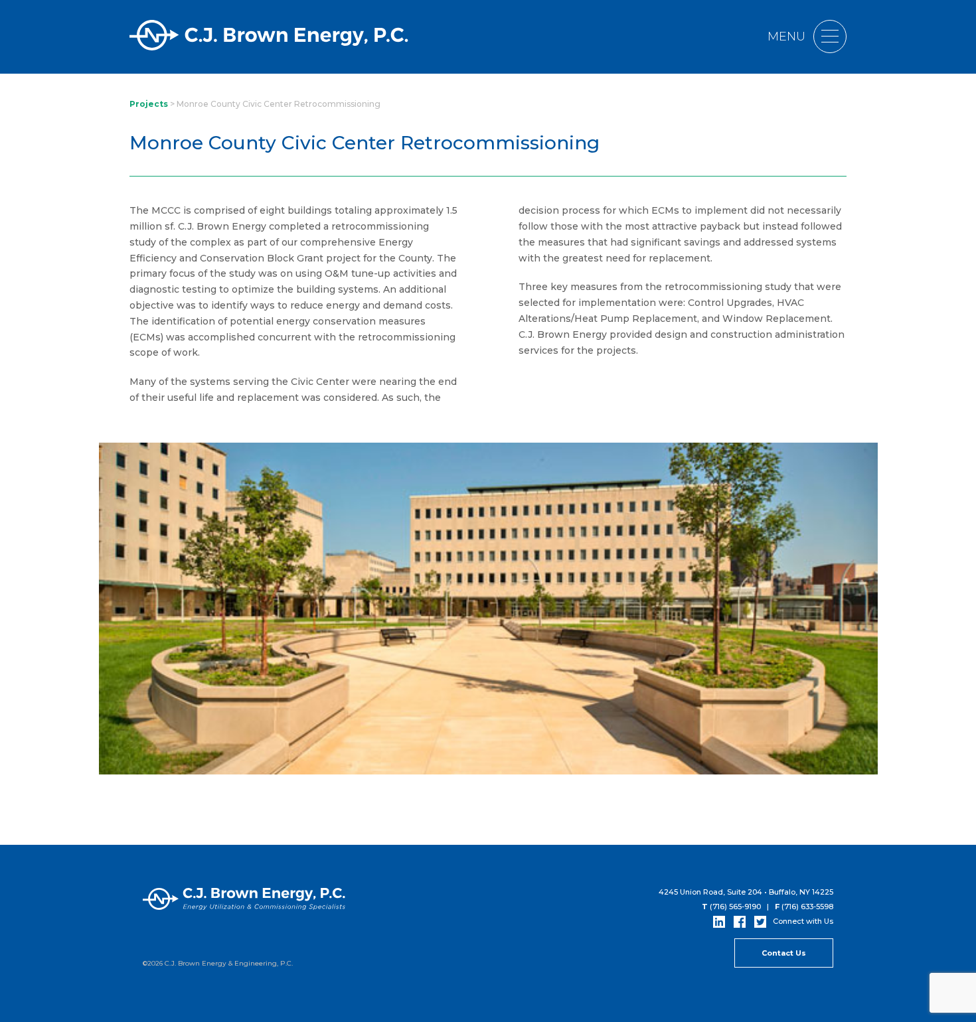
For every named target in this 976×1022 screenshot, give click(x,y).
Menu (788, 36)
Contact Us (784, 953)
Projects (148, 104)
